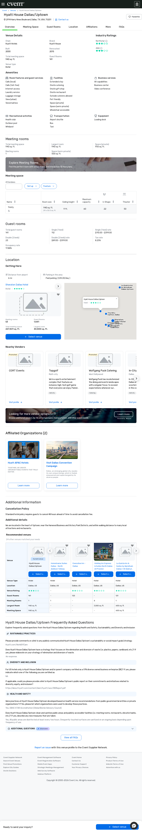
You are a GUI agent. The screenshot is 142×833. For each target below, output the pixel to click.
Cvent (4, 10)
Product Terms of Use (114, 761)
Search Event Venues (11, 761)
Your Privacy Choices (80, 767)
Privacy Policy (111, 757)
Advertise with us (113, 767)
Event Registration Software (49, 761)
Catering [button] (92, 393)
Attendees (10, 182)
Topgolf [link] (53, 370)
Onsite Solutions (9, 771)
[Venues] (137, 4)
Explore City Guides (11, 767)
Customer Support (79, 764)
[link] (24, 360)
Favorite (136, 17)
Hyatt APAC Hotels (18, 462)
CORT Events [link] (16, 370)
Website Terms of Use (114, 764)
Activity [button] (52, 393)
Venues (13, 10)
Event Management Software (49, 757)
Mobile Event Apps (45, 764)
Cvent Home (77, 757)
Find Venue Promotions (12, 764)
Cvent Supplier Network (12, 757)
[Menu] (3, 4)
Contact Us (76, 761)
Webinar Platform (44, 774)
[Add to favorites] (58, 294)
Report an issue (43, 747)
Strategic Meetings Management (51, 767)
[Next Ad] (58, 286)
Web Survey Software (46, 771)
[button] (19, 186)
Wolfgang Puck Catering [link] (103, 370)
